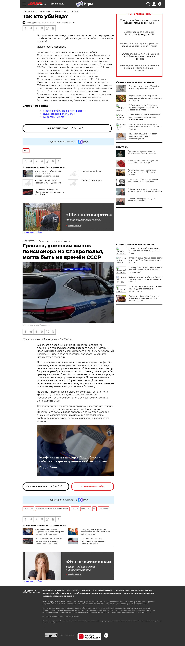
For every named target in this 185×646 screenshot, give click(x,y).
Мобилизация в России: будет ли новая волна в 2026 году (143, 162)
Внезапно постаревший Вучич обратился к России (141, 200)
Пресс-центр (72, 590)
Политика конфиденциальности (139, 593)
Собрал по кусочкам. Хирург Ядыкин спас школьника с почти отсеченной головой (145, 279)
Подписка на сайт (50, 593)
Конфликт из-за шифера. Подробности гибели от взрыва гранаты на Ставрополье (73, 459)
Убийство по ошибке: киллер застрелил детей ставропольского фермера (48, 173)
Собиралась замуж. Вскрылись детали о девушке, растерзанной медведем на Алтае (143, 107)
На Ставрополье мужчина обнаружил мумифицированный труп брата (49, 192)
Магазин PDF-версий (102, 590)
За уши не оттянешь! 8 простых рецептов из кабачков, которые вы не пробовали (145, 98)
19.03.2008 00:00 (30, 12)
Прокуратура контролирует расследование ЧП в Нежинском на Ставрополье (95, 531)
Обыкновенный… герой (91, 180)
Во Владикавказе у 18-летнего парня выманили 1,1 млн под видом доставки (139, 68)
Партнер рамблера (67, 635)
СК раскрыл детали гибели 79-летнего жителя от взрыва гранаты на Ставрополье (49, 541)
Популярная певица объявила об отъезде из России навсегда (142, 152)
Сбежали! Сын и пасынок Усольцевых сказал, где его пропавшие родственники (145, 288)
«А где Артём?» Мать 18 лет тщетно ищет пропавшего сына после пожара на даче (144, 117)
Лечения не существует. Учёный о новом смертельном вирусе (144, 87)
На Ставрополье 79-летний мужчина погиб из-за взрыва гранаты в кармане (139, 56)
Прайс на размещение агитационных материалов (97, 593)
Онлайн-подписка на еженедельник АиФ (133, 590)
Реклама (86, 590)
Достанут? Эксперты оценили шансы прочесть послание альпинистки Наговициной (145, 269)
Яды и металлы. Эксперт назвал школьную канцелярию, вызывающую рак (143, 136)
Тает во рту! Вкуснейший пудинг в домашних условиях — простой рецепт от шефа (144, 298)
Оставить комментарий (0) (92, 486)
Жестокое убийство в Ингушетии (63, 110)
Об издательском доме (53, 590)
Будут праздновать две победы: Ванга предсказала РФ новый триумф (142, 172)
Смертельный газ (53, 117)
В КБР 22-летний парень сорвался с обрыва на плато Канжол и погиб (139, 44)
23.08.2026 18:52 (30, 241)
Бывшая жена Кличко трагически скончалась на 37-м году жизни (143, 181)
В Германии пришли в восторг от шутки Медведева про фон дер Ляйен (145, 190)
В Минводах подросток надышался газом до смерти (48, 181)
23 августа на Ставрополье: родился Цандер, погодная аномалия (139, 21)
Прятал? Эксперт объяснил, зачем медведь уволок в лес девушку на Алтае (144, 250)
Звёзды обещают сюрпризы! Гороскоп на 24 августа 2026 (139, 33)
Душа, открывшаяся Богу (58, 113)
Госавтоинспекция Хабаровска (36, 325)
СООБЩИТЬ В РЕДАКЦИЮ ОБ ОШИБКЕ (58, 596)
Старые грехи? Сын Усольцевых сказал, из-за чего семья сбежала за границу (145, 126)
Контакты (66, 593)
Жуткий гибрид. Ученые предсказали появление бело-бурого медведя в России (145, 260)
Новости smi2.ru (32, 232)
